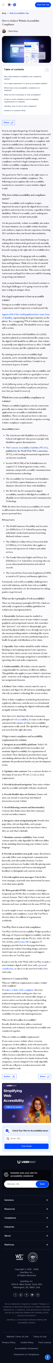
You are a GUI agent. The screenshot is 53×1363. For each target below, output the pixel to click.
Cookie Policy (27, 1343)
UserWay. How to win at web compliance (20, 106)
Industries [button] (9, 1227)
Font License (44, 1343)
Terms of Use (39, 1337)
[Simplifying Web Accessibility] (26, 1103)
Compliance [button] (10, 1218)
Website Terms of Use (17, 1337)
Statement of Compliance (26, 1355)
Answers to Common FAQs (14, 110)
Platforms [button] (9, 1245)
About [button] (7, 1236)
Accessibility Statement (26, 1349)
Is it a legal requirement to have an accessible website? (25, 83)
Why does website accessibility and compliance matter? (22, 78)
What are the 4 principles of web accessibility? (22, 95)
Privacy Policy (9, 1343)
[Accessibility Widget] (48, 1357)
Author (7, 1077)
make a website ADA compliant (19, 989)
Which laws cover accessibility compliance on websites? (22, 89)
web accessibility (20, 719)
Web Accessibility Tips (19, 13)
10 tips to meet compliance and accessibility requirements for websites (21, 101)
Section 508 (23, 941)
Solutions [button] (9, 1200)
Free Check (27, 1146)
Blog (4, 13)
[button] (47, 70)
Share (6, 123)
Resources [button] (9, 1209)
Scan (42, 1184)
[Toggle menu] (3, 4)
